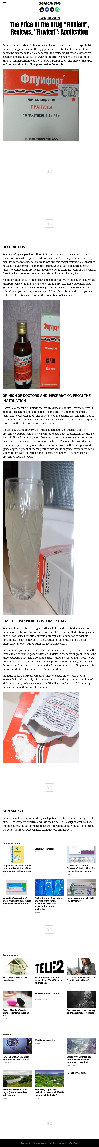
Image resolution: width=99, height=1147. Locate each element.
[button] (4, 3)
